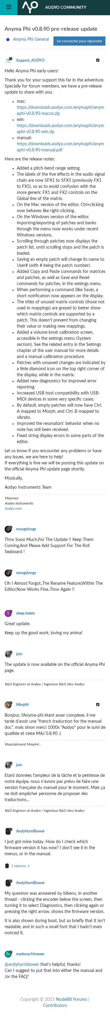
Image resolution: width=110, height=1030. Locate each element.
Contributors (55, 1006)
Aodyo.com (13, 508)
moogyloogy (26, 529)
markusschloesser (30, 954)
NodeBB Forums (71, 999)
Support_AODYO (30, 60)
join (19, 654)
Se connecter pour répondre (79, 41)
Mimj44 (22, 705)
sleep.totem (25, 613)
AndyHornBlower (30, 831)
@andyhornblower (22, 965)
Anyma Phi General (31, 39)
